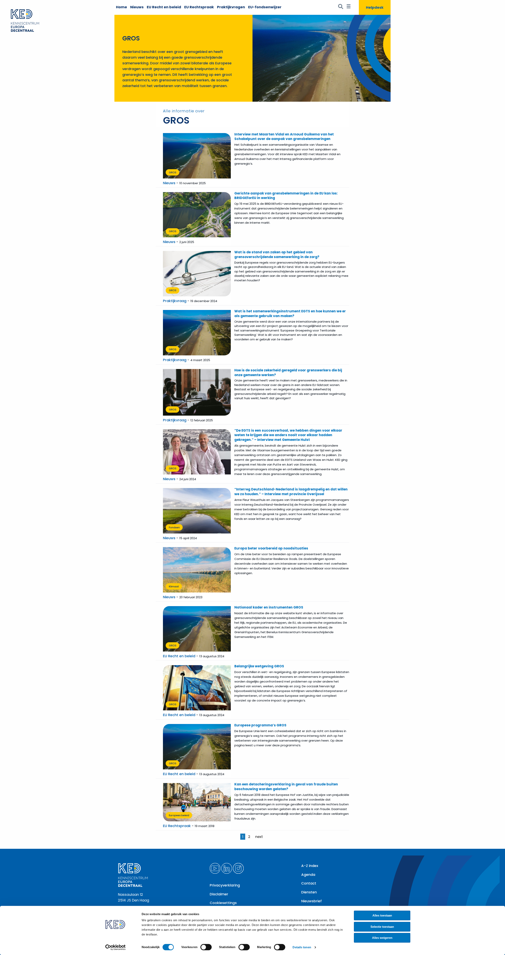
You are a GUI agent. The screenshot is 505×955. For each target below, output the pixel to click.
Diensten (309, 892)
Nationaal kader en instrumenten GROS (268, 607)
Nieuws (137, 7)
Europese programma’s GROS (260, 725)
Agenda (308, 874)
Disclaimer (219, 894)
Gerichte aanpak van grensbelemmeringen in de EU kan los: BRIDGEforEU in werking (286, 195)
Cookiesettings (223, 902)
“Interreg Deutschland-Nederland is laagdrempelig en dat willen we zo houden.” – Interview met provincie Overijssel (291, 491)
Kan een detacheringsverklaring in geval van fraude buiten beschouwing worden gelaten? (286, 786)
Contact (308, 883)
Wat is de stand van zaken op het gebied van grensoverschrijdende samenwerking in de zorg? (276, 254)
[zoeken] (340, 7)
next (259, 836)
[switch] (206, 947)
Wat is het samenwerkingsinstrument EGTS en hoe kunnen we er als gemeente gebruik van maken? (290, 313)
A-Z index (309, 865)
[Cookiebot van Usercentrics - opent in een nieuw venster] (115, 947)
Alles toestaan (382, 915)
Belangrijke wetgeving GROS (259, 666)
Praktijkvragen (231, 7)
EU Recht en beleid (164, 7)
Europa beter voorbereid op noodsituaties (271, 548)
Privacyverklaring (225, 885)
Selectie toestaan (382, 926)
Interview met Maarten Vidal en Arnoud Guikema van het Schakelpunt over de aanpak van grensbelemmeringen (284, 136)
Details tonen (302, 947)
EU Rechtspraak (199, 7)
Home (121, 7)
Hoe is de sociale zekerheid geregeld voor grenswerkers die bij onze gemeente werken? (288, 372)
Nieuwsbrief (311, 901)
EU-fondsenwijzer (264, 7)
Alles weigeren (382, 937)
